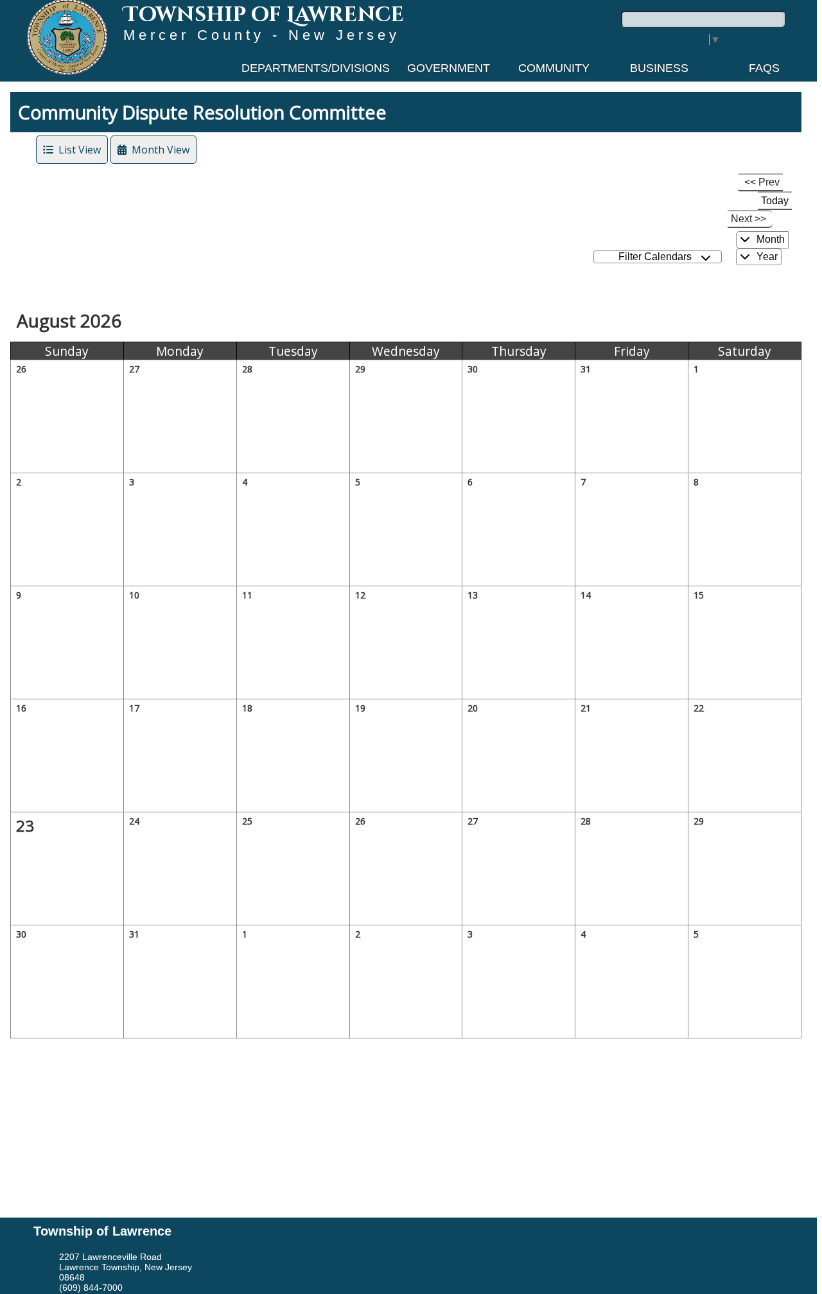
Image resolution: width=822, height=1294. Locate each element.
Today (775, 200)
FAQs (764, 68)
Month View (158, 150)
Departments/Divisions (315, 68)
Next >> (748, 218)
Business (659, 68)
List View (77, 150)
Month (769, 239)
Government (448, 68)
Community (554, 68)
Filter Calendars (657, 256)
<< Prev (762, 182)
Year (766, 256)
